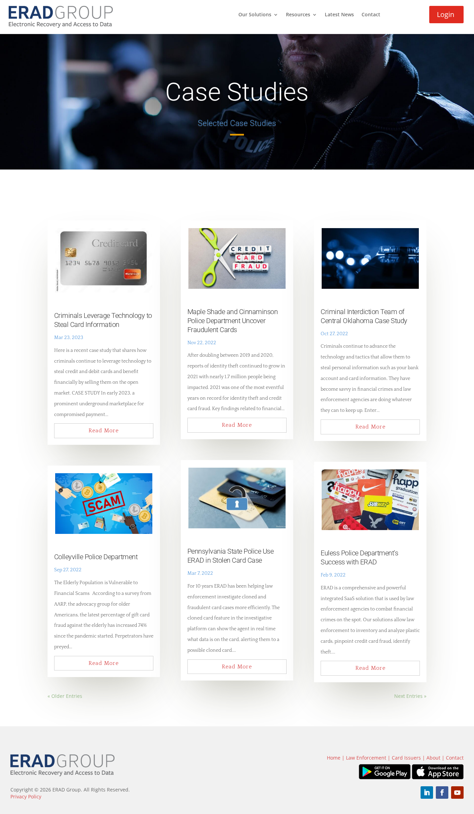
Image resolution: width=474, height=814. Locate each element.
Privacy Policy (25, 796)
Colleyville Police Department (96, 557)
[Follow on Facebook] (442, 792)
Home (333, 757)
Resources (298, 15)
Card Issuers (406, 757)
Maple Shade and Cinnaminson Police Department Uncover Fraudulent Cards (232, 321)
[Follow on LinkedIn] (427, 792)
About (433, 757)
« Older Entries (65, 696)
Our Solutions (254, 15)
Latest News (339, 15)
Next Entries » (410, 696)
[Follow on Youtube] (457, 792)
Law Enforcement (366, 757)
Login (445, 14)
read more (103, 430)
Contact (371, 15)
